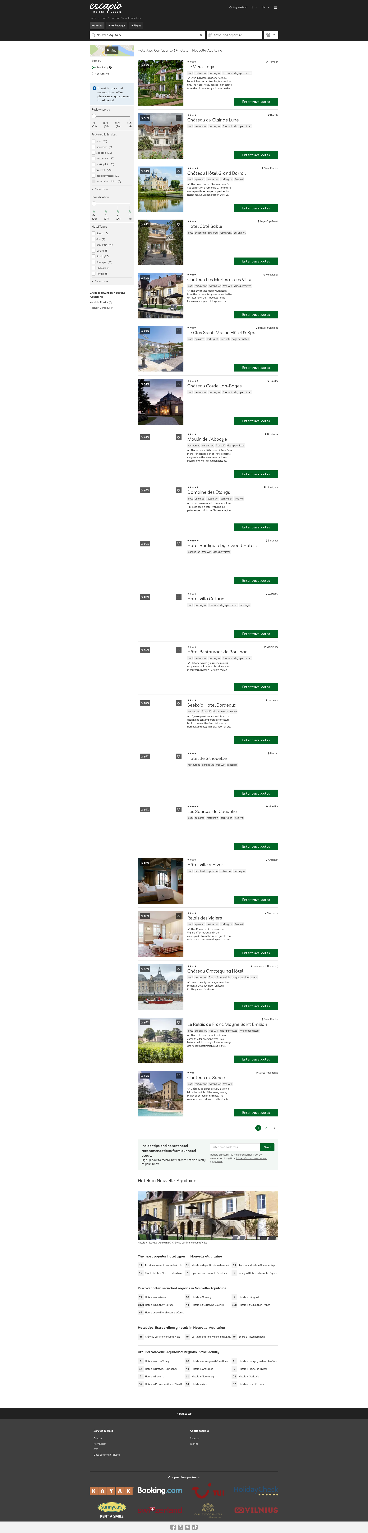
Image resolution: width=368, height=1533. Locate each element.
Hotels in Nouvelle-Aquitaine (126, 18)
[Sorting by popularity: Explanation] (110, 67)
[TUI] (208, 1491)
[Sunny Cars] (112, 1510)
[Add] (179, 65)
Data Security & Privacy (107, 1454)
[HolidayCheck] (256, 1490)
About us (195, 1438)
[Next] (274, 1128)
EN (263, 7)
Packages (120, 25)
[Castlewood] (208, 1510)
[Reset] (201, 35)
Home (93, 18)
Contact (98, 1438)
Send (267, 1147)
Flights (137, 25)
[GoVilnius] (256, 1510)
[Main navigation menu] (275, 7)
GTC (96, 1449)
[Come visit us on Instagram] (180, 1527)
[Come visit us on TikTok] (195, 1527)
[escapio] (106, 7)
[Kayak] (112, 1491)
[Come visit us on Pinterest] (187, 1527)
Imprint (194, 1443)
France (103, 18)
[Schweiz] (160, 1510)
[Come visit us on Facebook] (173, 1527)
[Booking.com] (160, 1491)
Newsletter (100, 1443)
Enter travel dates (256, 101)
